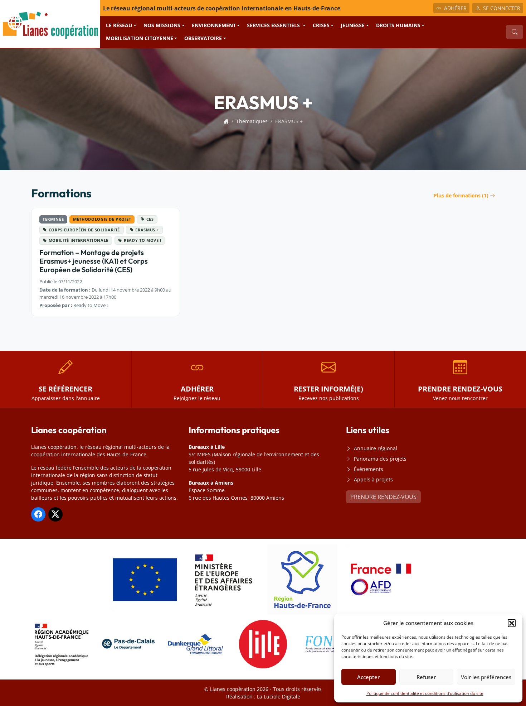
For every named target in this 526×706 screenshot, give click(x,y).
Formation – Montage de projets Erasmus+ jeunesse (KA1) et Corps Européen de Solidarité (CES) (93, 261)
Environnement (214, 25)
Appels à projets (373, 479)
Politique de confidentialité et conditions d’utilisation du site (424, 693)
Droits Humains (398, 25)
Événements (368, 469)
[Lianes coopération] (50, 23)
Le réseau (119, 25)
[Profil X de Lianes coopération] (55, 514)
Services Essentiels (274, 25)
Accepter (368, 677)
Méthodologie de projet (102, 219)
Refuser (426, 677)
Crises (321, 25)
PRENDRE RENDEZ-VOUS (383, 497)
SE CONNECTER (501, 8)
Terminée (53, 219)
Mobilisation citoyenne (139, 38)
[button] (511, 622)
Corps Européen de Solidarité (84, 229)
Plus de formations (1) (461, 195)
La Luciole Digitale (278, 696)
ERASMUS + (147, 229)
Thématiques (252, 121)
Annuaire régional (375, 448)
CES (150, 219)
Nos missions (161, 25)
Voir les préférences (486, 677)
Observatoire (203, 38)
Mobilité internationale (78, 240)
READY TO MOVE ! (142, 240)
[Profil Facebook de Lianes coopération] (38, 514)
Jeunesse (353, 25)
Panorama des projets (380, 458)
